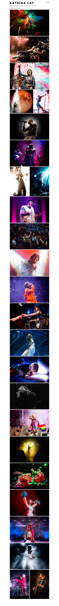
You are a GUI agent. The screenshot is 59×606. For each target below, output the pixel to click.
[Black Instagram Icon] (46, 2)
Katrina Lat (22, 3)
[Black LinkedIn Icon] (48, 2)
